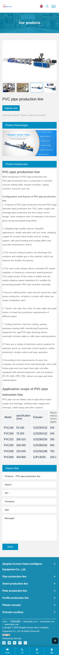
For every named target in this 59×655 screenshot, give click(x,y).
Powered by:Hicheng (11, 638)
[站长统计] (6, 635)
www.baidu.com (30, 621)
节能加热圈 (15, 621)
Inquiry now (11, 108)
